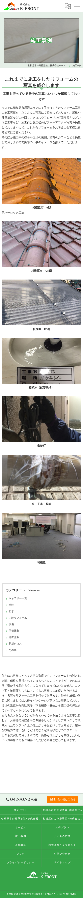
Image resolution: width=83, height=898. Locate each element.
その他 (13, 650)
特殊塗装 (14, 637)
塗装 (11, 605)
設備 (11, 624)
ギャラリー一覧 (18, 598)
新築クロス (15, 644)
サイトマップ (62, 862)
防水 (11, 611)
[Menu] (76, 6)
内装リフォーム (18, 618)
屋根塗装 (14, 631)
